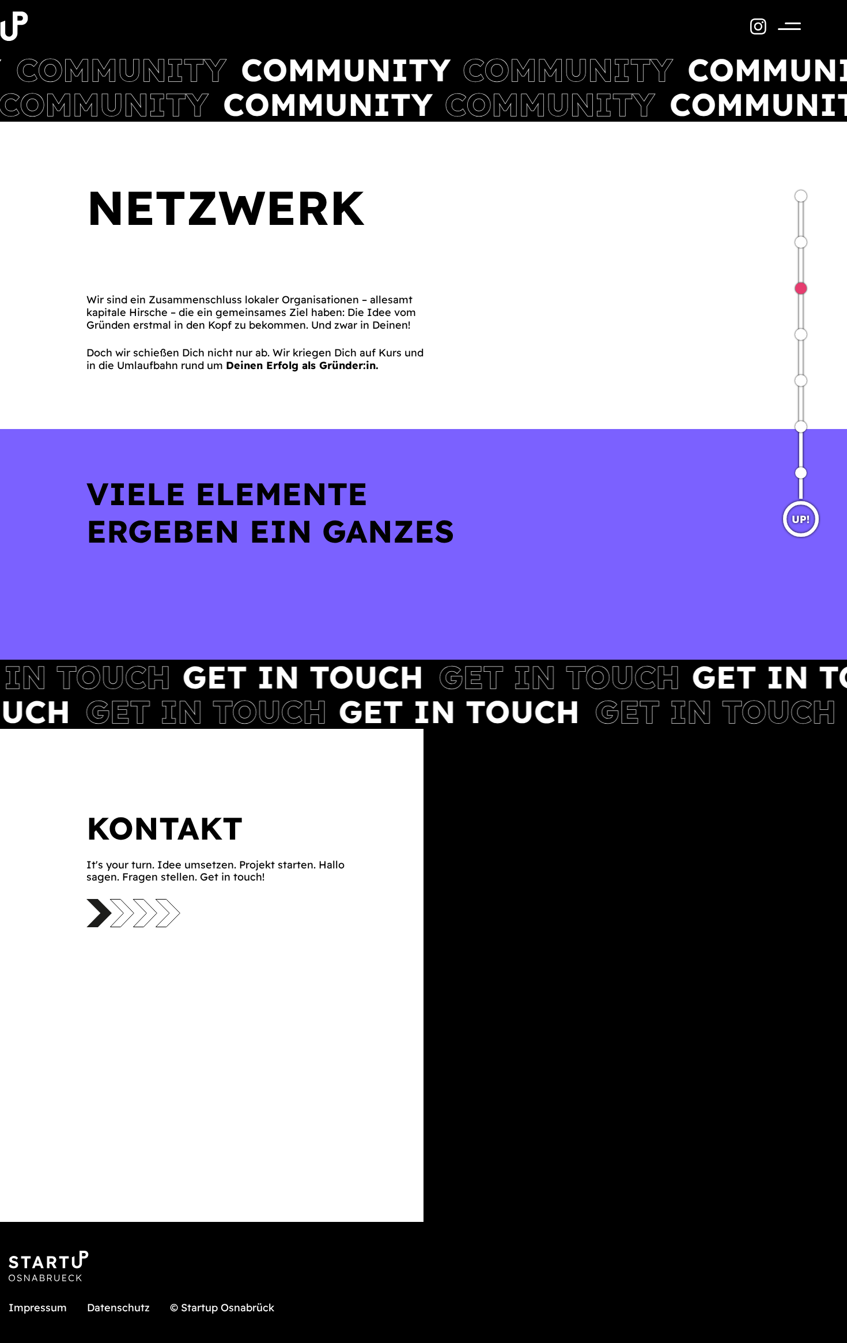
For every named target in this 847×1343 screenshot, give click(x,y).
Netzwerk (789, 300)
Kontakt (789, 254)
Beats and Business (789, 208)
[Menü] (783, 26)
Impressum (38, 1307)
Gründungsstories (789, 484)
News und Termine (789, 346)
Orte (789, 392)
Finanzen (789, 438)
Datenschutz (118, 1307)
